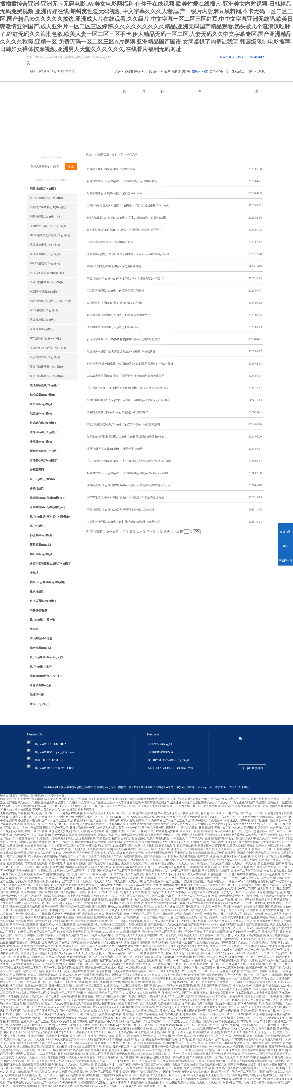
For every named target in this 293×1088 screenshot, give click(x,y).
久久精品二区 (225, 982)
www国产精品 (154, 1050)
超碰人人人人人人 (178, 863)
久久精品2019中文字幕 (137, 964)
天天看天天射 (183, 1032)
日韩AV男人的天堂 (181, 824)
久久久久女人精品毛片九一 (160, 920)
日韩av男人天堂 (172, 913)
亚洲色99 (210, 834)
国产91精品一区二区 (55, 827)
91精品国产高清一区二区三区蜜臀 (253, 813)
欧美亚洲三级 (196, 974)
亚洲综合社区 (215, 899)
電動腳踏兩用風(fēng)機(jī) (46, 675)
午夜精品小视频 (154, 1068)
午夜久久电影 (117, 895)
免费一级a (231, 928)
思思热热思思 (249, 1010)
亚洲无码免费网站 (125, 1053)
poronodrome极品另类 (93, 1043)
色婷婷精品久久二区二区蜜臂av (123, 985)
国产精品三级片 (17, 1078)
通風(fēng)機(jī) (39, 704)
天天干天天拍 (36, 1039)
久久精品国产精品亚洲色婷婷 (234, 1068)
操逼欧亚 (140, 924)
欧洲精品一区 (178, 942)
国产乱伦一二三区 (253, 1053)
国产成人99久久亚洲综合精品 (139, 1010)
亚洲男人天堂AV (25, 1053)
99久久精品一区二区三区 (67, 1014)
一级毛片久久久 (265, 956)
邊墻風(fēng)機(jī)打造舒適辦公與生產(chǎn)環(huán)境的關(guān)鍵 (128, 254)
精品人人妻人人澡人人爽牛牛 (233, 989)
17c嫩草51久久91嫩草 (41, 1025)
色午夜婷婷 (284, 1010)
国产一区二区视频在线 (198, 1025)
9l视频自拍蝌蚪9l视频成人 (91, 834)
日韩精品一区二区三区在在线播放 (270, 849)
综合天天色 (166, 917)
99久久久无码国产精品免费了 (250, 827)
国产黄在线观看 (49, 892)
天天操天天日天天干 (92, 881)
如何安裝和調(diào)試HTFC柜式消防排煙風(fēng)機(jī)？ (124, 229)
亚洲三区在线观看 (192, 834)
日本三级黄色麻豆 (107, 1057)
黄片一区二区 (78, 1035)
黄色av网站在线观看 (62, 1021)
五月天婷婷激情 (280, 978)
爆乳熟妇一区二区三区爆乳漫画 (226, 999)
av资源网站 (97, 831)
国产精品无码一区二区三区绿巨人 (21, 895)
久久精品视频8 (113, 942)
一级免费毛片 (186, 1017)
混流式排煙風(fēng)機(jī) (45, 357)
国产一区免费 (51, 967)
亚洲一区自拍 (193, 931)
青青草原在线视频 (132, 834)
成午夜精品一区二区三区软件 (146, 938)
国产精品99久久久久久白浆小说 (167, 892)
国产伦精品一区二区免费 (75, 906)
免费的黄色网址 (133, 856)
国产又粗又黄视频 (259, 999)
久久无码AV (11, 960)
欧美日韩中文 (137, 996)
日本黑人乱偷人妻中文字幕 (180, 967)
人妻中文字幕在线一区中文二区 (58, 1043)
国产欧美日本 (69, 881)
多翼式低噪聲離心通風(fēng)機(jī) (51, 563)
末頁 (159, 531)
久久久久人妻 (246, 1028)
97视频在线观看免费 (230, 1078)
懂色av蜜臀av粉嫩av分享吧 (267, 1082)
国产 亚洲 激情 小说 (193, 842)
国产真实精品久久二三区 (198, 989)
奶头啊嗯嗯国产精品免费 (68, 1050)
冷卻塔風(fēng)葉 (40, 685)
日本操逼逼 (197, 877)
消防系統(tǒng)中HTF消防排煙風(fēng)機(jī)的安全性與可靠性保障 (127, 387)
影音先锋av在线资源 (57, 849)
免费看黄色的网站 (268, 920)
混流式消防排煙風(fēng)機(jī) (48, 272)
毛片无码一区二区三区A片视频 (245, 1071)
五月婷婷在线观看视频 (217, 931)
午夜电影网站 (94, 845)
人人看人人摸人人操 (135, 992)
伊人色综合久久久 (165, 1017)
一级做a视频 (133, 999)
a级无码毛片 (209, 1021)
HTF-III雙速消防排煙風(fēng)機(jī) (168, 760)
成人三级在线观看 (28, 1046)
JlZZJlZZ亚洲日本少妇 (114, 892)
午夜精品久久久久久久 (90, 1032)
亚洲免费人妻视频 (60, 831)
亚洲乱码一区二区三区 (210, 1035)
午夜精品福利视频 (171, 1025)
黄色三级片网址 (104, 1064)
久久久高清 (231, 1057)
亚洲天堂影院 (81, 931)
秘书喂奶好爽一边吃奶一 (137, 978)
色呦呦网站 (167, 885)
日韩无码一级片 (147, 849)
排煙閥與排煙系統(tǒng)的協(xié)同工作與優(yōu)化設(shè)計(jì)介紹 (128, 400)
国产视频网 (115, 842)
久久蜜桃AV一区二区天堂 (214, 935)
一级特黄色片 (30, 870)
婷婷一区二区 (140, 1064)
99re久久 (176, 1078)
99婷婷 (36, 1017)
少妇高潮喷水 (207, 967)
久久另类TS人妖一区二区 (78, 964)
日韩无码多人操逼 (93, 978)
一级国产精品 (149, 917)
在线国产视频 (180, 1064)
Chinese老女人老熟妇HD (107, 1086)
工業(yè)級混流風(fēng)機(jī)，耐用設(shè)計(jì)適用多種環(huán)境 (128, 205)
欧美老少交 (104, 838)
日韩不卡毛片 (188, 938)
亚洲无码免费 (82, 899)
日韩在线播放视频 (69, 1053)
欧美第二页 (126, 888)
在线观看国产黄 (91, 1046)
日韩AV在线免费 (253, 913)
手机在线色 (273, 985)
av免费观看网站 (51, 964)
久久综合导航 (41, 834)
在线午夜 (217, 928)
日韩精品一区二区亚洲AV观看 (222, 1050)
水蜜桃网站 (31, 949)
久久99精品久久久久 (257, 838)
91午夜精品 (64, 931)
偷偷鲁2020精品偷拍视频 (255, 1057)
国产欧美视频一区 (155, 856)
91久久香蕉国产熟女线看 (237, 1060)
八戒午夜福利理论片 (12, 888)
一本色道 (202, 1046)
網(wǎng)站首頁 (124, 75)
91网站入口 (91, 1014)
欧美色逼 (89, 1057)
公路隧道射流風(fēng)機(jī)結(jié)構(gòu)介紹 (114, 302)
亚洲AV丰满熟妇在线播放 (49, 874)
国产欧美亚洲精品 (257, 924)
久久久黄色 (83, 1025)
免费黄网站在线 (214, 913)
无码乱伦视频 (171, 834)
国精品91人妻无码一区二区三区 (32, 1050)
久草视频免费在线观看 (226, 895)
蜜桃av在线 (128, 820)
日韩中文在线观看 (271, 910)
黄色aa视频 (249, 816)
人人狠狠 (9, 1046)
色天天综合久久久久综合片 (35, 852)
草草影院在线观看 (36, 863)
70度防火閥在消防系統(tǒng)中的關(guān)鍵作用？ (117, 412)
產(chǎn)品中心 (162, 75)
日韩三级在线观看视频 (243, 874)
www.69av (212, 924)
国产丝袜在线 (202, 895)
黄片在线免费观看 (110, 1014)
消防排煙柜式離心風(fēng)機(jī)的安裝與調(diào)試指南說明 (123, 424)
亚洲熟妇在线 (267, 1010)
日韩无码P (191, 906)
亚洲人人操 (189, 949)
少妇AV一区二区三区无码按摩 (25, 849)
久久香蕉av (159, 964)
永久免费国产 (74, 935)
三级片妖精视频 (19, 1071)
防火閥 (34, 629)
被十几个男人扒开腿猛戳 (269, 1068)
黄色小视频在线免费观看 (79, 971)
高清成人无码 (217, 917)
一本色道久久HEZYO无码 (187, 838)
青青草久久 (116, 1050)
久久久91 (69, 1032)
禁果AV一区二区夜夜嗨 (24, 924)
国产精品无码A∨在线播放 (104, 863)
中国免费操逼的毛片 (275, 1017)
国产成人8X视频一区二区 (52, 989)
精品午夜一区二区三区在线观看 (180, 870)
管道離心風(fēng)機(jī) (44, 460)
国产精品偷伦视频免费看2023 (120, 1003)
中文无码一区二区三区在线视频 (271, 856)
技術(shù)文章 (200, 75)
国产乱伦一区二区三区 (80, 874)
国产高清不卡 (156, 1021)
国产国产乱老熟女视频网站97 (84, 859)
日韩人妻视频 (83, 917)
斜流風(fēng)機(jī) (41, 535)
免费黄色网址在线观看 (106, 899)
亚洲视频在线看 (77, 863)
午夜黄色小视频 (107, 888)
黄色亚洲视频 (266, 863)
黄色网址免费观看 (73, 967)
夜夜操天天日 (54, 971)
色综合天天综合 (78, 1071)
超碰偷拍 (87, 996)
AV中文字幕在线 (270, 842)
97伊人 (176, 949)
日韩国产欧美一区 (195, 1010)
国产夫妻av (151, 989)
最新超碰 (210, 867)
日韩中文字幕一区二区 (24, 816)
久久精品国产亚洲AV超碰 (133, 1032)
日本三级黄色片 (220, 956)
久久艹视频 (32, 1082)
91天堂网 (154, 992)
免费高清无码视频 (209, 938)
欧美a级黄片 (212, 816)
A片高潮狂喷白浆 (276, 1050)
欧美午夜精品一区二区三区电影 (79, 960)
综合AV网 (281, 820)
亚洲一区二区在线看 (127, 917)
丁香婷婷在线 (15, 1082)
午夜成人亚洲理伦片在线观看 (176, 813)
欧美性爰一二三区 (169, 1003)
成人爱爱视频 (168, 935)
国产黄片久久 (284, 928)
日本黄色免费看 (142, 1017)
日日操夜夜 (143, 942)
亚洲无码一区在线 (280, 1046)
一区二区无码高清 (244, 892)
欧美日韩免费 (135, 903)
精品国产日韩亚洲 (256, 1046)
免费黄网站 (103, 974)
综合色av (114, 834)
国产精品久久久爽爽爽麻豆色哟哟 (236, 1039)
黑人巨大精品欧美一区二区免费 (39, 996)
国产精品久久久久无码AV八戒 (162, 985)
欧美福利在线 (120, 1039)
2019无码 (277, 838)
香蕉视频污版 (121, 1071)
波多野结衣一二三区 (111, 920)
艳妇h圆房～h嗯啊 (46, 910)
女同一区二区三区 (70, 910)
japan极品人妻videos (68, 1046)
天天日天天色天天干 (133, 863)
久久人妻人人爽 (236, 964)
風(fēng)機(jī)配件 (41, 666)
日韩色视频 (78, 942)
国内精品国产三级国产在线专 (185, 1043)
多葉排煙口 (37, 488)
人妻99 (189, 996)
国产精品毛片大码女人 (109, 1068)
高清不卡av (143, 820)
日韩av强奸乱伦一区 (82, 827)
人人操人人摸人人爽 (97, 953)
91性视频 (23, 813)
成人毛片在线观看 (189, 978)
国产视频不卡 (196, 924)
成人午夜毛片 (8, 931)
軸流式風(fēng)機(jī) (42, 394)
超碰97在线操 (142, 888)
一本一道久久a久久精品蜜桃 (226, 1046)
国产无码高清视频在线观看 (56, 888)
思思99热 (189, 1035)
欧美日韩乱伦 (8, 852)
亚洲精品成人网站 (171, 1010)
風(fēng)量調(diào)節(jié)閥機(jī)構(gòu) (53, 516)
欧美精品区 (274, 903)
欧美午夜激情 (57, 863)
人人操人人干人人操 (244, 863)
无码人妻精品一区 (233, 903)
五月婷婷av (111, 1025)
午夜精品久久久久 (209, 949)
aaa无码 (88, 1039)
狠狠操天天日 (71, 946)
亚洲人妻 (9, 827)
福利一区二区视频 (265, 1025)
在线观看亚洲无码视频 (24, 1043)
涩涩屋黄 (127, 982)
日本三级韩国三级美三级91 (111, 996)
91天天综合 (28, 867)
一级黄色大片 (74, 1057)
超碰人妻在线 (161, 1057)
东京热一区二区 (231, 816)
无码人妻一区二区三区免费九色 (89, 877)
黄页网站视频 (191, 985)
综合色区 (97, 1025)
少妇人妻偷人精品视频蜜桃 (248, 935)
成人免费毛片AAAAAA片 (243, 824)
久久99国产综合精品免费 (15, 1017)
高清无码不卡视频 (78, 895)
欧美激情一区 (104, 874)
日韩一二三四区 (165, 982)
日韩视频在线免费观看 (177, 956)
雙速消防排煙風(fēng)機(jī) (46, 366)
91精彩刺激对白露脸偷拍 (143, 1082)
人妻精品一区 (120, 949)
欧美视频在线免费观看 (21, 946)
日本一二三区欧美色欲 (231, 967)
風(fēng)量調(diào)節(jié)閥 (46, 657)
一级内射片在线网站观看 (25, 1086)
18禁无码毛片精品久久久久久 (45, 1003)
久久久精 (112, 1043)
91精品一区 (138, 1039)
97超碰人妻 (79, 849)
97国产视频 (232, 1010)
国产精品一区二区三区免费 (212, 1017)
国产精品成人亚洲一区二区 (29, 992)
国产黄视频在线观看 (92, 824)
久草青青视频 (265, 892)
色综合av (177, 1035)
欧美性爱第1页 (24, 910)
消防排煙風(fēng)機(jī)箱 (45, 216)
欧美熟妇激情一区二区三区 (188, 899)
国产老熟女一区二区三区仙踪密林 (163, 931)
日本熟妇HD (107, 1075)
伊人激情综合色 (201, 953)
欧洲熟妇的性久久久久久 (226, 1032)
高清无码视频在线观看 (242, 1064)
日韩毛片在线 (179, 1057)
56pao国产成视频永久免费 (42, 842)
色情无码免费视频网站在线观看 (78, 1075)
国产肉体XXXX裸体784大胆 (108, 931)
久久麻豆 (74, 989)
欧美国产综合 (140, 1028)
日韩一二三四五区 (156, 867)
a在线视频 (88, 1053)
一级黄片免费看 (134, 1068)
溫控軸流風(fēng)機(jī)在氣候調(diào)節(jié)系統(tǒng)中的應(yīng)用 (128, 485)
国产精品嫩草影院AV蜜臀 (91, 842)
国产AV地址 (164, 999)
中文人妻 (205, 906)
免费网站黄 (159, 1053)
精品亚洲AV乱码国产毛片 (161, 1039)
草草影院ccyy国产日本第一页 (258, 1021)
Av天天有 (52, 960)
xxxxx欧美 (172, 938)
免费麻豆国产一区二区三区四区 (170, 820)
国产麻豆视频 (41, 1014)
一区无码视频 (12, 870)
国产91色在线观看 (115, 845)
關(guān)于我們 (143, 75)
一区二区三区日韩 (131, 1043)
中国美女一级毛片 (29, 820)
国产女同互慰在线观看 (216, 870)
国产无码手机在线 (102, 1017)
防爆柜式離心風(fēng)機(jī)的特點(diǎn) (111, 169)
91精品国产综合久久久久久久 (146, 859)
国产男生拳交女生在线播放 (129, 838)
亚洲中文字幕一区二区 (50, 935)
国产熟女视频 (65, 917)
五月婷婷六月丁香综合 (56, 942)
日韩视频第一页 (217, 874)
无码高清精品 (260, 978)
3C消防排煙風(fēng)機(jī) (45, 291)
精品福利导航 (265, 820)
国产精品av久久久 (93, 913)
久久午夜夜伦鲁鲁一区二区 (206, 1057)
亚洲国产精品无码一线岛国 (229, 953)
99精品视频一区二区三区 (240, 888)
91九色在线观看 (265, 1028)
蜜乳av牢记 (102, 964)
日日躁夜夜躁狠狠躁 (278, 996)
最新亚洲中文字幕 (65, 999)
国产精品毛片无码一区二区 (191, 917)
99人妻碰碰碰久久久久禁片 (146, 974)
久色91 (247, 1043)
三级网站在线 (195, 867)
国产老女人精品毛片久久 (203, 942)
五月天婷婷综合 (225, 849)
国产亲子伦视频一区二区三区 (162, 881)
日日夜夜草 (201, 992)
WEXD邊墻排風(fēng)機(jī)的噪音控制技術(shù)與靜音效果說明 (125, 375)
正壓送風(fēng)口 (40, 544)
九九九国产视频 (47, 1053)
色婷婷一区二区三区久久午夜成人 (159, 971)
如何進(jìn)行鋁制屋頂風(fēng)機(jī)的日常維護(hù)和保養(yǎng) (126, 436)
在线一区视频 (279, 999)
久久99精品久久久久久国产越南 (210, 863)
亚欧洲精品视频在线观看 (25, 906)
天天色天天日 (8, 999)
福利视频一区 (257, 885)
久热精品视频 (8, 813)
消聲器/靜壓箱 (38, 610)
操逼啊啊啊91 (214, 974)
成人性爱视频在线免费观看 (274, 888)
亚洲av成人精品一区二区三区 (174, 928)
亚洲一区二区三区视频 (132, 831)
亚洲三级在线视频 (278, 935)
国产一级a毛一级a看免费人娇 (256, 928)
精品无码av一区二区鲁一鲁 (90, 820)
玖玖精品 (264, 1003)
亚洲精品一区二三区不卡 (177, 992)
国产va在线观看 (276, 895)
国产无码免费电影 (86, 920)
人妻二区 (163, 849)
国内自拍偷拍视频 (146, 910)
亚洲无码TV (113, 978)
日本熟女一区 (8, 859)
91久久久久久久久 (183, 1007)
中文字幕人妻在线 (115, 859)
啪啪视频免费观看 (157, 824)
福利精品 (160, 863)
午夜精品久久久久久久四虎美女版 (72, 1064)
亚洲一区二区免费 (60, 985)
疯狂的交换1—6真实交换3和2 (241, 877)
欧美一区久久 (103, 1078)
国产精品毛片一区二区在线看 (232, 978)
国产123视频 (73, 978)
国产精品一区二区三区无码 (44, 903)
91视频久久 (67, 842)
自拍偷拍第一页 (193, 913)
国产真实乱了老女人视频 (30, 953)
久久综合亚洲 (181, 953)
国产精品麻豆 (203, 813)
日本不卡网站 (213, 1053)
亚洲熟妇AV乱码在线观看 (203, 892)
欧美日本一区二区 (15, 1039)
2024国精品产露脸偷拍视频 (199, 1078)
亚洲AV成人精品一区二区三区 (23, 967)
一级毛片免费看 (268, 834)
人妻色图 (5, 1050)
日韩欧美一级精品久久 (166, 1046)
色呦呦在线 (28, 989)
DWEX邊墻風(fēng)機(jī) (45, 263)
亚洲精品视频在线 (125, 849)
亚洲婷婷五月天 (103, 917)
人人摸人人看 (147, 1060)
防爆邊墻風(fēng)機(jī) (43, 319)
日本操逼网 (99, 906)
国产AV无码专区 (134, 1050)
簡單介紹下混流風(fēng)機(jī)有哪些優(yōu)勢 (115, 448)
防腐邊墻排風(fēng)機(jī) (45, 244)
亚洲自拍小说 (263, 1060)
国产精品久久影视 (111, 960)
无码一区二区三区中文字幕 (30, 1007)
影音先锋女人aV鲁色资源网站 (82, 1003)
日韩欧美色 (227, 942)
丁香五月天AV (234, 910)
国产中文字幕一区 (153, 827)
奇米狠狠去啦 (201, 1032)
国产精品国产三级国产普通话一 (79, 892)
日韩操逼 (82, 1021)
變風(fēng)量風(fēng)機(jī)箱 (47, 582)
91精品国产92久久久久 (165, 842)
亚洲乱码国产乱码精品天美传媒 (224, 838)
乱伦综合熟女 (215, 842)
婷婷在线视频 (255, 1035)
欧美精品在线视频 (253, 1050)
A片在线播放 (12, 1075)
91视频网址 (276, 974)
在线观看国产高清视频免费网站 (125, 824)
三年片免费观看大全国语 (25, 964)
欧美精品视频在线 (155, 1043)
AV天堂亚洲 (162, 1007)
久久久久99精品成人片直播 (265, 1007)
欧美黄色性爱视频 (170, 989)
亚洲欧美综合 (248, 938)
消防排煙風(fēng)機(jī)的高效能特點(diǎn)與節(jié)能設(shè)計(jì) (126, 278)
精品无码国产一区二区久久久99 (216, 1028)
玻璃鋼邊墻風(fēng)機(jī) (45, 254)
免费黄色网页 (27, 838)
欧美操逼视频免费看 (278, 1014)
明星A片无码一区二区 (116, 1046)
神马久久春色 (195, 1075)
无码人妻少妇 (118, 1082)
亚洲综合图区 (119, 974)
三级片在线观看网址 (208, 1060)
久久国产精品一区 (271, 949)
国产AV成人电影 (160, 1064)
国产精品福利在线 (63, 920)
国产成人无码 (44, 938)
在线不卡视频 (177, 903)
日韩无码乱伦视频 (269, 874)
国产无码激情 (129, 813)
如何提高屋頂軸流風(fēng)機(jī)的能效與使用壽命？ (118, 314)
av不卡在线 (78, 928)
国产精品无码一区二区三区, (207, 910)
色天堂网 (111, 831)
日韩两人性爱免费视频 (182, 856)
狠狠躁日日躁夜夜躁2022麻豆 (219, 831)
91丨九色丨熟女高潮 (29, 827)
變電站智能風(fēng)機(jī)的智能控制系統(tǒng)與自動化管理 (123, 339)
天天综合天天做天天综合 (30, 1057)
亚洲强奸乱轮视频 (221, 856)
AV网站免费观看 (229, 1021)
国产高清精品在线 (104, 946)
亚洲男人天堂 (252, 1078)
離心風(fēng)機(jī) (41, 554)
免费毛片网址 (86, 999)
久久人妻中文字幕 (109, 1010)
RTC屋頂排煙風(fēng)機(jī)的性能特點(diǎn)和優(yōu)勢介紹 (123, 521)
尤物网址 (258, 985)
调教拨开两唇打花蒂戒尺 (216, 985)
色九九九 (242, 849)
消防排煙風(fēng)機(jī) (44, 188)
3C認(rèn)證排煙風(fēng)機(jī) (48, 347)
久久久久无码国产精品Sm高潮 (176, 1060)
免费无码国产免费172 (206, 885)
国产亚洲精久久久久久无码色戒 (167, 924)
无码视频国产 (201, 956)
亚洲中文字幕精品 (146, 1014)
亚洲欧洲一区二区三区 (35, 1021)
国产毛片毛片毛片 (44, 1068)
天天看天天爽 (221, 813)
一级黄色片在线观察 (124, 971)
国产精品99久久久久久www (39, 928)
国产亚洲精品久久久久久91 (117, 910)
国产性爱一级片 (65, 1025)
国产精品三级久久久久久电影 (49, 1071)
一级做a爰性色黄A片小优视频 (144, 967)
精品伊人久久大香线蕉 (194, 946)
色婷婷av (262, 831)
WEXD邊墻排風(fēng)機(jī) (46, 197)
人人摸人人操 (139, 949)
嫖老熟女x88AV (242, 985)
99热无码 (255, 1075)
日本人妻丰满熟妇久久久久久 (104, 856)
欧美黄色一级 (36, 881)
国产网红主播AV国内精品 (95, 949)
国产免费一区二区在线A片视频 (104, 967)
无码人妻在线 (232, 1053)
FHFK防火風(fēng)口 (159, 744)
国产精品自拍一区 (190, 1039)
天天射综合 (130, 842)
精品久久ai (10, 838)
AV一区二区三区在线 (234, 885)
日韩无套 (34, 942)
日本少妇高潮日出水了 (223, 992)
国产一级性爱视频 (88, 852)
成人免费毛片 (59, 885)
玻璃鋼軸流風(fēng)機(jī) (45, 385)
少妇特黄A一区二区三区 (87, 985)
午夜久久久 (250, 1032)
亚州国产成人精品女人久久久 (65, 953)
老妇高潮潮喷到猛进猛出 (93, 1082)
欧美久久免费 (55, 859)
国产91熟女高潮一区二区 (19, 1060)
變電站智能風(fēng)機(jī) (45, 450)
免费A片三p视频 (160, 899)
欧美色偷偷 (25, 999)
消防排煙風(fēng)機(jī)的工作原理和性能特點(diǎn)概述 (120, 509)
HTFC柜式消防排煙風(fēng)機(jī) (50, 235)
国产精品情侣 (82, 1086)
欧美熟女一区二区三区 (261, 953)
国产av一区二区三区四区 (57, 820)
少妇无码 (21, 881)
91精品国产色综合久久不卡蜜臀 (150, 1035)
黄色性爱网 (103, 971)
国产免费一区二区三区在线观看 (44, 978)
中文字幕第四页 (140, 1046)
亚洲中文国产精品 (160, 949)
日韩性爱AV (217, 1071)
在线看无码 (254, 964)
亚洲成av (136, 906)
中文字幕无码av (204, 996)
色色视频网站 (23, 920)
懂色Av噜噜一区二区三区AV (17, 938)
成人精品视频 (158, 1028)
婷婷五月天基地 (254, 996)
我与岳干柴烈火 (204, 849)
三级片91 (111, 1032)
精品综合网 (282, 892)
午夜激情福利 (148, 813)
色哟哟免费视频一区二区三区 (85, 956)
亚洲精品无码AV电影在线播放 (223, 1043)
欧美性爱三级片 (189, 831)
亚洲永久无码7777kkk (101, 1035)
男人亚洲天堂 (18, 974)
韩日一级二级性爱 (85, 888)
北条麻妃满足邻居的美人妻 (35, 899)
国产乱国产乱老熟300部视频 (112, 1028)
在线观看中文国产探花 (158, 953)
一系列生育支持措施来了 (227, 906)
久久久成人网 (273, 913)
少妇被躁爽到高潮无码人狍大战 (237, 834)
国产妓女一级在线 (228, 867)
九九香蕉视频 (85, 924)
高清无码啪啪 (160, 942)
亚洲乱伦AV (47, 870)
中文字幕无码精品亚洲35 (40, 917)
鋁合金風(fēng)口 (40, 647)
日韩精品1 (246, 1025)
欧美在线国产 (29, 892)
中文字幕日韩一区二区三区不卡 (44, 982)
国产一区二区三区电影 (21, 935)
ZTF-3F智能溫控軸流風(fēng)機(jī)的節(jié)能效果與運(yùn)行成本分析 (130, 363)
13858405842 (255, 57)
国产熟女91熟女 (153, 906)
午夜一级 (18, 913)
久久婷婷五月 (47, 816)
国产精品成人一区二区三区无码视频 (119, 870)
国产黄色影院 (103, 867)
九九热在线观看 (174, 906)
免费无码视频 (192, 1068)
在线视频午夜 (15, 845)
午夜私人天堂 (221, 881)
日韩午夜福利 (247, 820)
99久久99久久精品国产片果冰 (64, 1039)
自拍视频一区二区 (156, 877)
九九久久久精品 (191, 1021)
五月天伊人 (185, 895)
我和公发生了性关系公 (83, 885)
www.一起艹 (132, 827)
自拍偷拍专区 (245, 852)
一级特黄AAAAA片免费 (174, 910)
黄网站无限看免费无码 (159, 852)
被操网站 (116, 964)
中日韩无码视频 (76, 1007)
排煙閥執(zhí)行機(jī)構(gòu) (47, 497)
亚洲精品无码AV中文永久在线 (264, 946)
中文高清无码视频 (270, 1039)
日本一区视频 (168, 1082)
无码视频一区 (72, 913)
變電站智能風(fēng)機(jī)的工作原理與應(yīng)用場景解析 (122, 181)
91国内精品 (149, 999)
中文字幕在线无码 (15, 1035)
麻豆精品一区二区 (44, 931)
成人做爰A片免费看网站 (43, 856)
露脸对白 (121, 1075)
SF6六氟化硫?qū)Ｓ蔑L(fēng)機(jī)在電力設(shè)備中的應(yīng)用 (126, 217)
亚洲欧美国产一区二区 (247, 931)
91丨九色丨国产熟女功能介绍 (186, 1053)
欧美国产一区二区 (11, 982)
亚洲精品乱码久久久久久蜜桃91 (58, 949)
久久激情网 (127, 1057)
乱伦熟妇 (42, 838)
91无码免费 (49, 1017)
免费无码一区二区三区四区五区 (139, 1025)
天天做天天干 (266, 1032)
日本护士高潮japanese (248, 982)
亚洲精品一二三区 (65, 938)
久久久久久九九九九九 (182, 1028)
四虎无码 (15, 928)
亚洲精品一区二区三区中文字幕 (76, 870)
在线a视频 (208, 1068)
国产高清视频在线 (237, 1075)
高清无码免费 (56, 1007)
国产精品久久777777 (16, 1032)
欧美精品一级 (32, 824)
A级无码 (86, 946)
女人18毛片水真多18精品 (115, 852)
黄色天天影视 (249, 960)
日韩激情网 (206, 827)
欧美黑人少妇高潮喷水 (241, 845)
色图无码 (284, 917)
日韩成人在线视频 (118, 906)
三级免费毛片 (230, 938)
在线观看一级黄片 (197, 1014)
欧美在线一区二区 (36, 985)
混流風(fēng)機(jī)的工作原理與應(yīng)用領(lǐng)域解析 (121, 351)
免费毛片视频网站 (156, 903)
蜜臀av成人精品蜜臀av (195, 1071)
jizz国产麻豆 (123, 1064)
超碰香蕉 (128, 1014)
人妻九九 (226, 892)
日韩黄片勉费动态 (54, 895)
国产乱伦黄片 (177, 867)
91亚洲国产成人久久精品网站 (183, 859)
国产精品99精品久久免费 (46, 1032)
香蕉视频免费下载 (115, 938)
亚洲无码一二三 (174, 1050)
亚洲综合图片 (36, 1035)
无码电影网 (7, 920)
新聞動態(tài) (181, 71)
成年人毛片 (17, 985)
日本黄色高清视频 (127, 946)
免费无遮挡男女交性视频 (210, 1007)
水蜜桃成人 (231, 820)
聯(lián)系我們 (257, 75)
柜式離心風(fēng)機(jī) (44, 422)
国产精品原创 (189, 827)
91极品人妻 (25, 931)
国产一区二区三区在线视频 (140, 960)
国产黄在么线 (261, 1043)
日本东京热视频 (267, 1064)
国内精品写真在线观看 (140, 1007)
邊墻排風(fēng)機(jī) (42, 329)
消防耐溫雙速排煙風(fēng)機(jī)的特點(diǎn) (113, 327)
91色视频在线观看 (71, 813)
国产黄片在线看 (10, 892)
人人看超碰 (25, 874)
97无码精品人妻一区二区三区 (40, 1075)
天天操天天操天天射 (208, 1082)
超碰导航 (129, 942)
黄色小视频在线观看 (32, 960)
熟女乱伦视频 (114, 913)
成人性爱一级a (45, 1060)
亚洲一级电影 (85, 1078)
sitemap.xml (205, 787)
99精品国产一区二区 (71, 856)
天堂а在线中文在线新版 (142, 845)
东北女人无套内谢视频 (81, 838)
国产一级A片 (24, 1014)
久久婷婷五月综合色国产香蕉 (185, 816)
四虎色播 (13, 996)
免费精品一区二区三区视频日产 (67, 992)
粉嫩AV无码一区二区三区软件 (142, 913)
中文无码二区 (233, 913)
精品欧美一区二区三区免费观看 (196, 982)
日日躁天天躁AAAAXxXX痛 (206, 888)
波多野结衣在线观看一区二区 (208, 1064)
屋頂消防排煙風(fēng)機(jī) (46, 375)
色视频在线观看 (98, 982)
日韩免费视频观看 (119, 989)
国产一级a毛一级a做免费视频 (58, 1082)
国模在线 (137, 989)
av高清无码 (245, 992)
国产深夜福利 (269, 877)
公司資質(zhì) (218, 71)
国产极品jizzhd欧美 (278, 885)
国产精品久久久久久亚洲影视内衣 (137, 935)
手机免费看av (95, 942)
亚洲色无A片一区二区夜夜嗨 (57, 924)
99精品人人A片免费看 (110, 827)
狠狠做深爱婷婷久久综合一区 (102, 813)
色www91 (84, 1017)
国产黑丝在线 (211, 859)
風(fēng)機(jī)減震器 (42, 479)
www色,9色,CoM (162, 888)
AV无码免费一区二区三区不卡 (199, 971)
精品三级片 (47, 1046)
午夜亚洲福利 (81, 831)
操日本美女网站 (168, 960)
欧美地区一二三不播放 (212, 845)
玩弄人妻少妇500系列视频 (190, 999)
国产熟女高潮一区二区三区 (155, 1086)
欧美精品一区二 (128, 1060)
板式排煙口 (37, 591)
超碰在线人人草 (272, 1075)
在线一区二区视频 (36, 831)
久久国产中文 (218, 946)
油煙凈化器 (37, 694)
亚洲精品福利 (242, 856)
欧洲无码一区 (254, 967)
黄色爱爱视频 (183, 885)
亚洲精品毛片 (270, 931)
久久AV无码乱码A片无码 (15, 885)
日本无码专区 (153, 834)
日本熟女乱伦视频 (109, 885)
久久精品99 (70, 974)
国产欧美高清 (99, 895)
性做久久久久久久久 (90, 938)
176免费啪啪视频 (229, 960)
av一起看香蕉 (86, 974)
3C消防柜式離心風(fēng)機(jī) (48, 226)
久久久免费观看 (133, 928)
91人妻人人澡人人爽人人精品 (239, 859)
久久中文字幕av (257, 974)
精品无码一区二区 (225, 1003)
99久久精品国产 (215, 1075)
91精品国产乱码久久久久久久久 (159, 946)
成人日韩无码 (246, 899)
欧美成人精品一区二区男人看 (145, 895)
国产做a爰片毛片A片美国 (197, 1003)
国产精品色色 (273, 906)
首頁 (115, 154)
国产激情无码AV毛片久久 (210, 824)
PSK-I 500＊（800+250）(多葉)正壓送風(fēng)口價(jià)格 (172, 768)
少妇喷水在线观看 (232, 949)
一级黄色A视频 (37, 1078)
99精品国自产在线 (158, 1078)
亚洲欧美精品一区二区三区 (92, 816)
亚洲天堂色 (172, 827)
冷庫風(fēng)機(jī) (41, 441)
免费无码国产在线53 (232, 924)
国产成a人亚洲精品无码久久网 (106, 1007)
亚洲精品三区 (236, 946)
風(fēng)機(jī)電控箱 (42, 619)
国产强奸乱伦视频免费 (110, 999)
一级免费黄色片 (22, 834)
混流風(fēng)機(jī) (41, 413)
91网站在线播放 (178, 877)
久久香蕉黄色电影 (36, 845)
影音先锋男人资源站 (171, 1014)
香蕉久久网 (123, 1035)
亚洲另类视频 (65, 816)
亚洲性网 (258, 1014)
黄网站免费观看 (248, 1003)
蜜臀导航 (202, 856)
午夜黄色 (207, 978)
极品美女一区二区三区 (211, 964)
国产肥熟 (119, 903)
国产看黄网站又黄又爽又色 (127, 877)
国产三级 (32, 888)
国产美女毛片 (213, 877)
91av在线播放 (143, 1057)
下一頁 (151, 531)
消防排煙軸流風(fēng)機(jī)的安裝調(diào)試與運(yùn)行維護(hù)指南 (129, 460)
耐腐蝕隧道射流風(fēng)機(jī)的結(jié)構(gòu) (114, 193)
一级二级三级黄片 (15, 856)
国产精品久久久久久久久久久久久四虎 (231, 920)
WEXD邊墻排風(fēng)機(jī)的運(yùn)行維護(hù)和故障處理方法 (125, 497)
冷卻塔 (34, 572)
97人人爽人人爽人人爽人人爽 (124, 881)
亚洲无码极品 (193, 1050)
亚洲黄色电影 (15, 863)
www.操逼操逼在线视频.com (148, 816)
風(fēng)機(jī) (38, 525)
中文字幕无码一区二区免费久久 (126, 1021)
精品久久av (144, 1053)
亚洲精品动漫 (202, 928)
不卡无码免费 (182, 852)
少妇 (150, 863)
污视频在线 (130, 1086)
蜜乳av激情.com (62, 899)
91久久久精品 (41, 885)
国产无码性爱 (12, 1064)
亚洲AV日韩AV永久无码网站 (104, 928)
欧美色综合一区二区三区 (127, 953)
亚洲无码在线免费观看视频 (241, 842)
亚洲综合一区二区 (182, 849)
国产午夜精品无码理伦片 (146, 1071)
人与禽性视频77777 (253, 895)
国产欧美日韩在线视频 (192, 920)
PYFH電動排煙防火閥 (160, 752)
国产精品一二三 (14, 917)
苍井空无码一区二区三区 (246, 1017)
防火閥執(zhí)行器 (41, 638)
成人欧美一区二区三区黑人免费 (114, 924)
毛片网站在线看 (70, 996)
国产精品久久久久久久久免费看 (48, 877)
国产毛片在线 (90, 910)
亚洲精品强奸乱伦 (162, 1032)
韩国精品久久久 (188, 935)
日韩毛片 (114, 820)
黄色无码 (115, 982)
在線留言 (237, 71)
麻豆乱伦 (230, 899)
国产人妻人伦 (246, 831)
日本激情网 (57, 867)
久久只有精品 (278, 827)
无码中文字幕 (222, 827)
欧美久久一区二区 (267, 845)
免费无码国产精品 (33, 971)
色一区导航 (181, 888)
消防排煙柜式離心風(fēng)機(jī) (49, 207)
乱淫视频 (144, 842)
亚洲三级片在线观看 (225, 1025)
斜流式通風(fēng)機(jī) (44, 600)
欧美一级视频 (186, 1082)
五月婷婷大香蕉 (144, 982)
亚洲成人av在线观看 (194, 874)
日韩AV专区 (7, 1014)
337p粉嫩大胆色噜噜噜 (229, 996)
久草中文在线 (137, 892)
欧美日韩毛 (188, 1046)
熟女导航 (138, 852)
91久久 (273, 917)
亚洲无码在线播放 (63, 834)
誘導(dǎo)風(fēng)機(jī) (44, 432)
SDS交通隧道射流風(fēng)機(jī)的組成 (110, 241)
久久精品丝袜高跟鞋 (99, 849)
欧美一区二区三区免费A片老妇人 (251, 870)
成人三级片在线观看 (223, 852)
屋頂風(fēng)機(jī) (41, 404)
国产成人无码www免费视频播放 (75, 1060)
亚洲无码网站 (265, 816)
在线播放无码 (18, 1025)
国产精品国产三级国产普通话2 (259, 971)
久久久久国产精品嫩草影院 (44, 974)
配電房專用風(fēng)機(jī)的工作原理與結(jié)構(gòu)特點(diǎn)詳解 (127, 473)
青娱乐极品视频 (186, 845)
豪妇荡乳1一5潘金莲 (94, 989)
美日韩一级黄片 (138, 1075)
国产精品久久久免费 (126, 874)
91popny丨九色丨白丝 (76, 903)
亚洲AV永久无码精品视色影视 (250, 881)
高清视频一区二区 (243, 956)
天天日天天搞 (148, 1003)
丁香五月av (187, 960)
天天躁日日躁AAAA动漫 (54, 1028)
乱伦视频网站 (259, 917)
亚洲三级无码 (151, 870)
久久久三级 (173, 1021)
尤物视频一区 (123, 1017)
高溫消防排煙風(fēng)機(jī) (46, 282)
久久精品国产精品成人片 (57, 1086)
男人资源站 (53, 881)
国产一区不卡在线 (235, 974)
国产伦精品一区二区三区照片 (60, 824)
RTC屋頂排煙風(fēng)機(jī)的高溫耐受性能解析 (115, 290)
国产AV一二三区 (106, 1060)
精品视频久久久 (120, 816)
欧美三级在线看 (43, 999)
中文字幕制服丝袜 (238, 917)
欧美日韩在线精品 (158, 838)
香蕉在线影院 (8, 820)
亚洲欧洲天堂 (137, 1078)
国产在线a (42, 867)
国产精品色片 (97, 1021)
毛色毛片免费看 (229, 971)
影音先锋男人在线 (96, 1050)
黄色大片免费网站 (64, 852)
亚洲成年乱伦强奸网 (48, 946)
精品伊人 (57, 913)
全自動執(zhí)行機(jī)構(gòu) (47, 507)
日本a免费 (64, 928)
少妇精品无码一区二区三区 (104, 992)
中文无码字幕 (272, 967)
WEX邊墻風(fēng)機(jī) (44, 310)
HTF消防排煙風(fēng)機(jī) (46, 338)
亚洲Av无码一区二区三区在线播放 (230, 1014)
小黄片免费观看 (235, 1035)
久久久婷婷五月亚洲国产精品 (40, 1010)
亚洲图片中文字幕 (269, 938)
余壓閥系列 (37, 469)
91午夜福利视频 (254, 906)
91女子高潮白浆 (256, 903)
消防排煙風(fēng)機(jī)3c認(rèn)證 (50, 301)
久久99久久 (270, 982)
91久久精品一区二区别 (181, 964)
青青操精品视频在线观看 (128, 867)
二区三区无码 (103, 1053)
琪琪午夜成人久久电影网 (207, 820)
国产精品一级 (171, 1071)
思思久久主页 (153, 956)
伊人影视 (18, 831)
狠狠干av (20, 903)
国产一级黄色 (174, 1068)
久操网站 (246, 867)
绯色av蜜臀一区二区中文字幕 (67, 845)
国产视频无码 (102, 1039)
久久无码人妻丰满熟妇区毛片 (140, 885)
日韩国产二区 (283, 816)
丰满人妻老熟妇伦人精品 (196, 881)
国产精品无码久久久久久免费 (78, 1010)
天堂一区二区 (215, 1010)
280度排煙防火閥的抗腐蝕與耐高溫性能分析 (114, 266)
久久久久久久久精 (247, 942)
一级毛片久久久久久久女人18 (165, 996)
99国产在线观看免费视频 (163, 831)
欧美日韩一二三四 (101, 903)
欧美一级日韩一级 (175, 974)
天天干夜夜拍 (29, 1028)
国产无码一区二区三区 (32, 859)
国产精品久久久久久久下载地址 (160, 874)
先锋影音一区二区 (206, 960)
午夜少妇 (18, 978)
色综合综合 (252, 949)
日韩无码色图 (41, 920)
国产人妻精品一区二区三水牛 (168, 1075)
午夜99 (227, 1082)
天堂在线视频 (57, 838)
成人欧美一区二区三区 (45, 813)
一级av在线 (120, 1078)
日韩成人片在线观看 (37, 913)
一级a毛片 (171, 895)
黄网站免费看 (50, 906)
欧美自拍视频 (201, 852)
